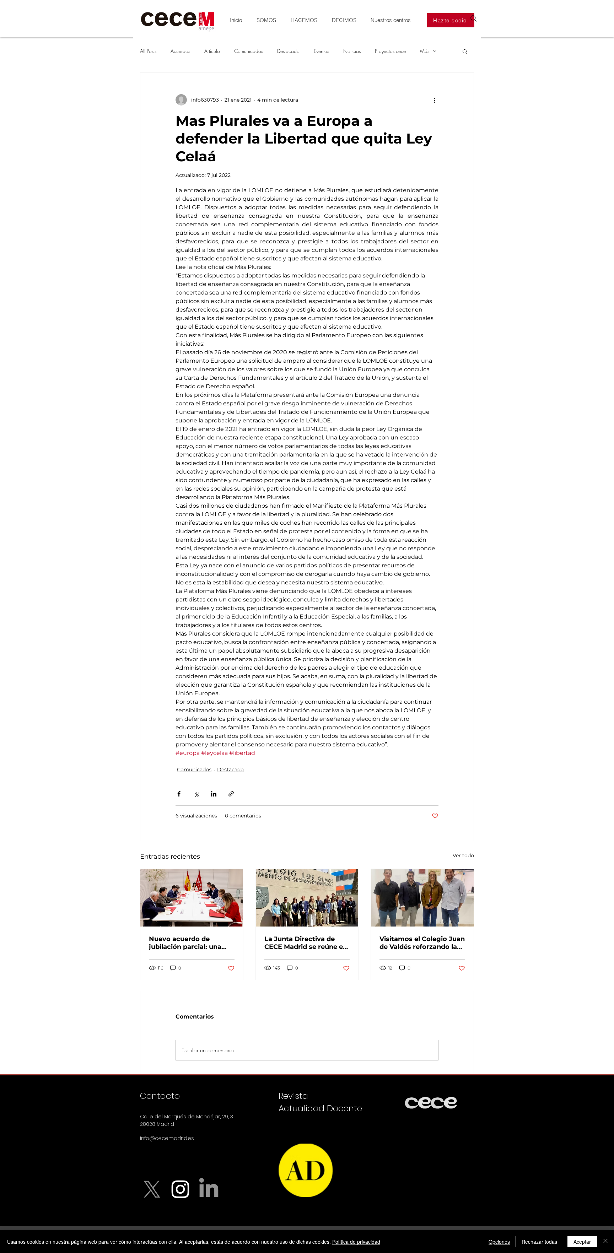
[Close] (605, 1241)
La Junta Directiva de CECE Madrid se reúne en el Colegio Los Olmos (305, 943)
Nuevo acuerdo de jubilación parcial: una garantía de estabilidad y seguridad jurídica (190, 943)
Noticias (352, 51)
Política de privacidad (356, 1241)
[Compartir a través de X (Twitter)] (196, 793)
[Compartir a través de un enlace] (231, 793)
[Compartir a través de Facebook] (179, 793)
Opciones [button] (499, 1241)
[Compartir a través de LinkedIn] (213, 793)
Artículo (212, 51)
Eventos (321, 51)
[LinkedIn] (209, 1189)
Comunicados (248, 51)
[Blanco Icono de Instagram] (180, 1189)
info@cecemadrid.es (167, 1138)
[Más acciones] (434, 100)
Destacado (288, 51)
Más (424, 51)
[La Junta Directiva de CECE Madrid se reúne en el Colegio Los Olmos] (307, 898)
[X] (152, 1189)
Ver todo (463, 855)
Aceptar (582, 1241)
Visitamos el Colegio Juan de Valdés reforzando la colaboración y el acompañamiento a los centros (422, 943)
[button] (465, 51)
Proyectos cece (390, 51)
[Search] (473, 18)
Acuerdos (180, 51)
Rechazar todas (539, 1241)
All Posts (148, 51)
